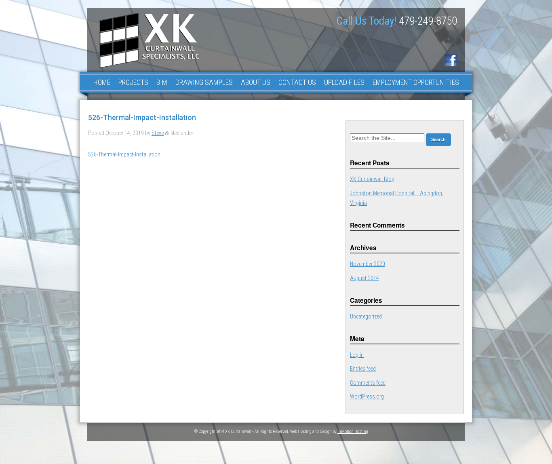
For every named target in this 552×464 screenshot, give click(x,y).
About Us (255, 82)
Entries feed (363, 368)
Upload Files (344, 82)
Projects (133, 82)
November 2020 (367, 264)
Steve (158, 133)
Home (101, 82)
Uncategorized (366, 316)
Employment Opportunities (416, 82)
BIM (161, 82)
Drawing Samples (204, 82)
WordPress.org (367, 396)
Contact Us (297, 82)
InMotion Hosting (352, 431)
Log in (357, 355)
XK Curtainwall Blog (372, 179)
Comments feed (368, 383)
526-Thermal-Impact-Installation (124, 154)
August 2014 (364, 278)
